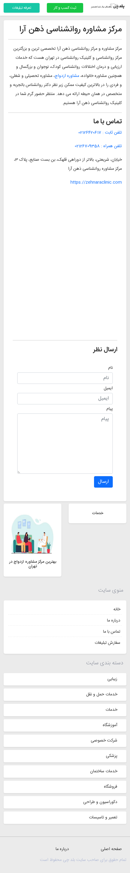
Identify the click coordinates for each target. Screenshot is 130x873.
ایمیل (108, 388)
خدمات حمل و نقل (101, 694)
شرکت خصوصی (104, 740)
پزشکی (111, 756)
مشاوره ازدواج (67, 76)
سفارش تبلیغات (107, 643)
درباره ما (113, 620)
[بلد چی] (108, 6)
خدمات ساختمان (103, 771)
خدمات (111, 709)
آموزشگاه (110, 725)
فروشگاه (110, 786)
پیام (109, 409)
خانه (116, 609)
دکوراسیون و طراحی (100, 802)
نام (110, 368)
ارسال (103, 482)
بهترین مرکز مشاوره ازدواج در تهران (32, 564)
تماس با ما (111, 631)
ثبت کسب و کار (65, 8)
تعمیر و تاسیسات (103, 817)
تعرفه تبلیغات (21, 8)
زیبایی (112, 679)
